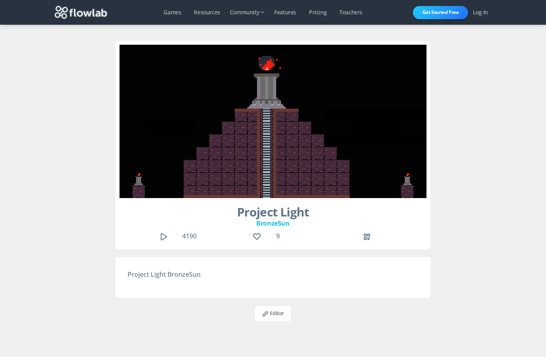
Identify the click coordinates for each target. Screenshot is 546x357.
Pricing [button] (318, 12)
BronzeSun (272, 223)
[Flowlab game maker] (81, 12)
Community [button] (244, 12)
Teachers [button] (351, 12)
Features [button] (285, 12)
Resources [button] (207, 12)
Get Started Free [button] (440, 12)
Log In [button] (480, 12)
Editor (276, 313)
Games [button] (172, 12)
